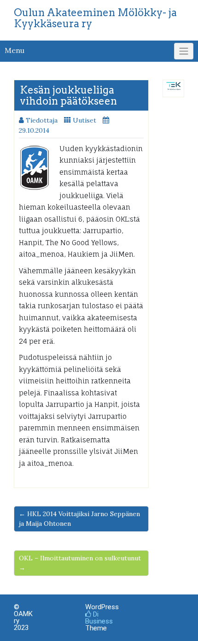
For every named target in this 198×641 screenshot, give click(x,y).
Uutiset (84, 120)
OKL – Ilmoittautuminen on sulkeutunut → (80, 563)
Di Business (99, 617)
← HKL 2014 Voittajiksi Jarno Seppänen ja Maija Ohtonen (79, 519)
